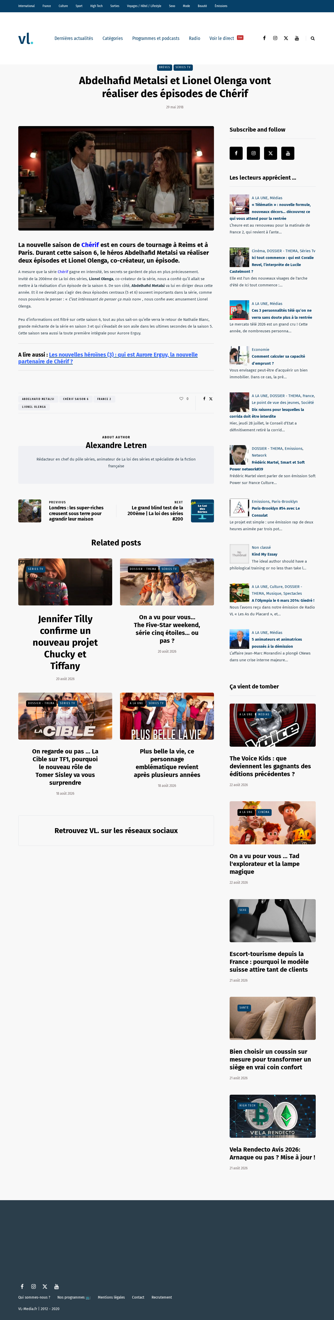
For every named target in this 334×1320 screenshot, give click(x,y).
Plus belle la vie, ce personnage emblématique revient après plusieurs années (167, 763)
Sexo (172, 6)
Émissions (221, 6)
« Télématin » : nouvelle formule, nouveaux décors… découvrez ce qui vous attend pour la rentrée (270, 211)
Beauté (202, 6)
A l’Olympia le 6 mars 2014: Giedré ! (283, 600)
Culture (63, 6)
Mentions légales (111, 1297)
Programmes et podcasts (156, 38)
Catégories (113, 38)
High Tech (96, 6)
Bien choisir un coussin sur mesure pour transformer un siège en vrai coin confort (270, 1059)
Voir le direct (226, 38)
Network (259, 455)
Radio (194, 38)
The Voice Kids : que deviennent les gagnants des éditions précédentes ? (270, 766)
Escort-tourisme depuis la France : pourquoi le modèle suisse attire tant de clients (269, 961)
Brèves (164, 67)
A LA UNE (136, 703)
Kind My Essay (264, 554)
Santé (244, 1007)
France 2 (104, 399)
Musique (273, 593)
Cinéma (258, 251)
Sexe (243, 910)
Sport (79, 6)
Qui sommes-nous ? (34, 1297)
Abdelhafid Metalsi (38, 399)
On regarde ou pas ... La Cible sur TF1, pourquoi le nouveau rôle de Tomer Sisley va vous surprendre (65, 767)
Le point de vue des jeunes (275, 402)
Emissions (293, 448)
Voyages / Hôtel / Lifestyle (144, 6)
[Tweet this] (210, 399)
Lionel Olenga (34, 407)
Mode (186, 6)
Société (307, 402)
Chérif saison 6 (76, 399)
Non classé (261, 547)
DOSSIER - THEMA (143, 569)
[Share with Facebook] (204, 399)
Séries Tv (183, 67)
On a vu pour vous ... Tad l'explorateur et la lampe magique (265, 863)
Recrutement (162, 1297)
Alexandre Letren (116, 445)
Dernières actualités (74, 38)
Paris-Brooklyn (285, 501)
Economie (260, 349)
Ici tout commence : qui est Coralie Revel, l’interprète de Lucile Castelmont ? (272, 264)
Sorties (114, 6)
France (47, 6)
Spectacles (292, 593)
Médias (276, 198)
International (26, 6)
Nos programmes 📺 (74, 1297)
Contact (138, 1297)
